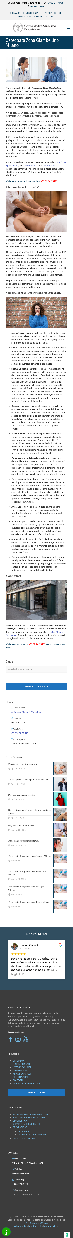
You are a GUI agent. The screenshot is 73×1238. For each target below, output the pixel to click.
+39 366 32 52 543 (19, 732)
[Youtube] (25, 1038)
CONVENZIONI (24, 16)
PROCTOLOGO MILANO (24, 1138)
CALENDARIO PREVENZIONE (32, 1134)
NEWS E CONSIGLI (22, 1073)
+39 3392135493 (38, 6)
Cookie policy (36, 1226)
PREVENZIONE (20, 1127)
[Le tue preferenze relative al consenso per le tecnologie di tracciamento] (67, 1235)
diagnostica (30, 165)
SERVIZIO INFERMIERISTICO (27, 1123)
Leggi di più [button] (17, 974)
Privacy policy (21, 1226)
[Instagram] (18, 1038)
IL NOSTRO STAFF (32, 12)
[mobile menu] (68, 27)
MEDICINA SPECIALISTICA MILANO (30, 1114)
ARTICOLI (39, 16)
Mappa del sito (51, 1226)
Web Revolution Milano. (36, 1222)
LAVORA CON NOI (52, 12)
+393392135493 (20, 1183)
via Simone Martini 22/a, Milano (26, 711)
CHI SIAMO (14, 12)
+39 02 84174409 (55, 2)
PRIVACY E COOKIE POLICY (26, 1083)
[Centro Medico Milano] (36, 27)
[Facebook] (11, 1038)
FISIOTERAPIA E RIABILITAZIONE (29, 1117)
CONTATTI (51, 16)
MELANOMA (24, 1131)
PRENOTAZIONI (20, 1076)
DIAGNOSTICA (20, 1120)
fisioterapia (50, 165)
